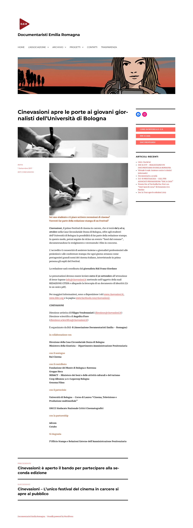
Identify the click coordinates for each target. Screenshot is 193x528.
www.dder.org (56, 298)
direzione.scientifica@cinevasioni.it (68, 320)
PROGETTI (75, 47)
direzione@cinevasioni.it (108, 312)
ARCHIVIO (57, 47)
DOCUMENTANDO (147, 142)
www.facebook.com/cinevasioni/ (93, 298)
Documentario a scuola (147, 176)
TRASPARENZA (109, 47)
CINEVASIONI (28, 172)
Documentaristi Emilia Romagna (49, 34)
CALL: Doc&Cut (144, 162)
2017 (19, 172)
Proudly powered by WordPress (60, 516)
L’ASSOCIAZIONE (37, 47)
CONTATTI (92, 47)
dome (20, 165)
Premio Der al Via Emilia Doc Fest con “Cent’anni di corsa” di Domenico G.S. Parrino (154, 187)
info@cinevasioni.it (76, 279)
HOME (21, 47)
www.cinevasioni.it (114, 294)
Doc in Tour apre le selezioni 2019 (152, 192)
